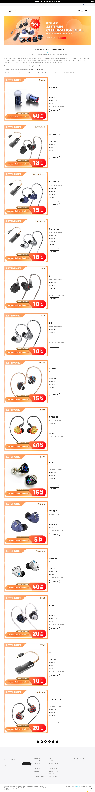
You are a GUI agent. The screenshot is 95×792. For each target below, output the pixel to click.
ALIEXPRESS (51, 103)
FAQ (50, 758)
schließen (4, 1)
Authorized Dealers (39, 776)
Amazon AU (37, 766)
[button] (91, 791)
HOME (31, 11)
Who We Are (52, 761)
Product (38, 11)
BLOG (64, 11)
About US (57, 11)
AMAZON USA (52, 94)
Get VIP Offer (54, 110)
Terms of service (53, 771)
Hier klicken (58, 1)
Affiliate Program (53, 774)
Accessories (47, 11)
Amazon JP (37, 763)
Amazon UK (37, 761)
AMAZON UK (52, 97)
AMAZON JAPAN (53, 100)
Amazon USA (37, 758)
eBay (35, 774)
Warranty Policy (53, 768)
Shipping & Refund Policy (55, 766)
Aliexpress (36, 771)
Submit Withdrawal (54, 776)
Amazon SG (37, 768)
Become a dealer (53, 763)
